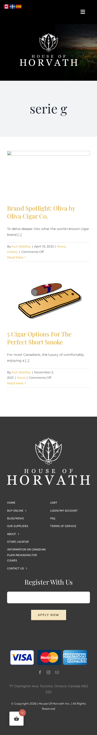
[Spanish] (19, 6)
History (12, 252)
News (61, 246)
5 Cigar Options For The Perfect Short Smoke (39, 338)
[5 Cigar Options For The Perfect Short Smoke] (48, 300)
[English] (7, 6)
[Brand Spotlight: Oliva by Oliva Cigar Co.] (48, 174)
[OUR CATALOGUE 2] (48, 35)
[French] (13, 6)
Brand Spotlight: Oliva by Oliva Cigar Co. (41, 212)
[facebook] (40, 672)
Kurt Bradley (21, 246)
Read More (15, 257)
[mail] (57, 672)
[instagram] (48, 672)
